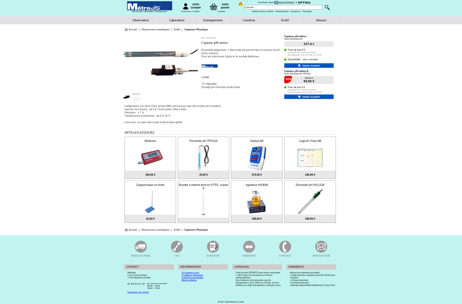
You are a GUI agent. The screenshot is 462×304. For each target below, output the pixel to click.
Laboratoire (176, 20)
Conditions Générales (192, 275)
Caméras (249, 20)
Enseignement (213, 20)
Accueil (133, 29)
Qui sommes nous (190, 272)
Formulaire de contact (138, 292)
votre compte (196, 6)
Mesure (321, 20)
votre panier (225, 6)
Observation (140, 20)
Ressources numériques (155, 29)
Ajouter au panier (311, 65)
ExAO (285, 20)
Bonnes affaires (189, 280)
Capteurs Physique (196, 29)
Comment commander (192, 277)
